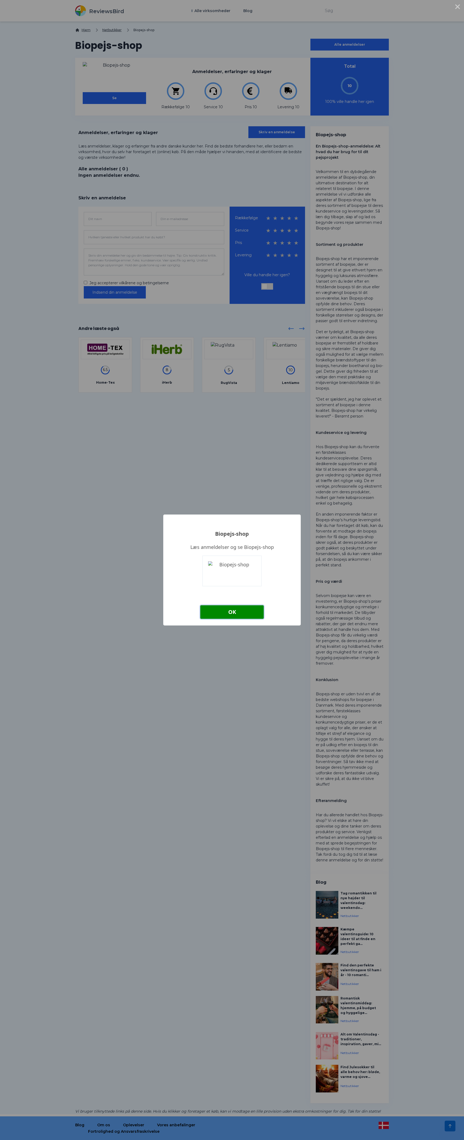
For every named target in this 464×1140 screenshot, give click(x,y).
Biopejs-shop (232, 533)
